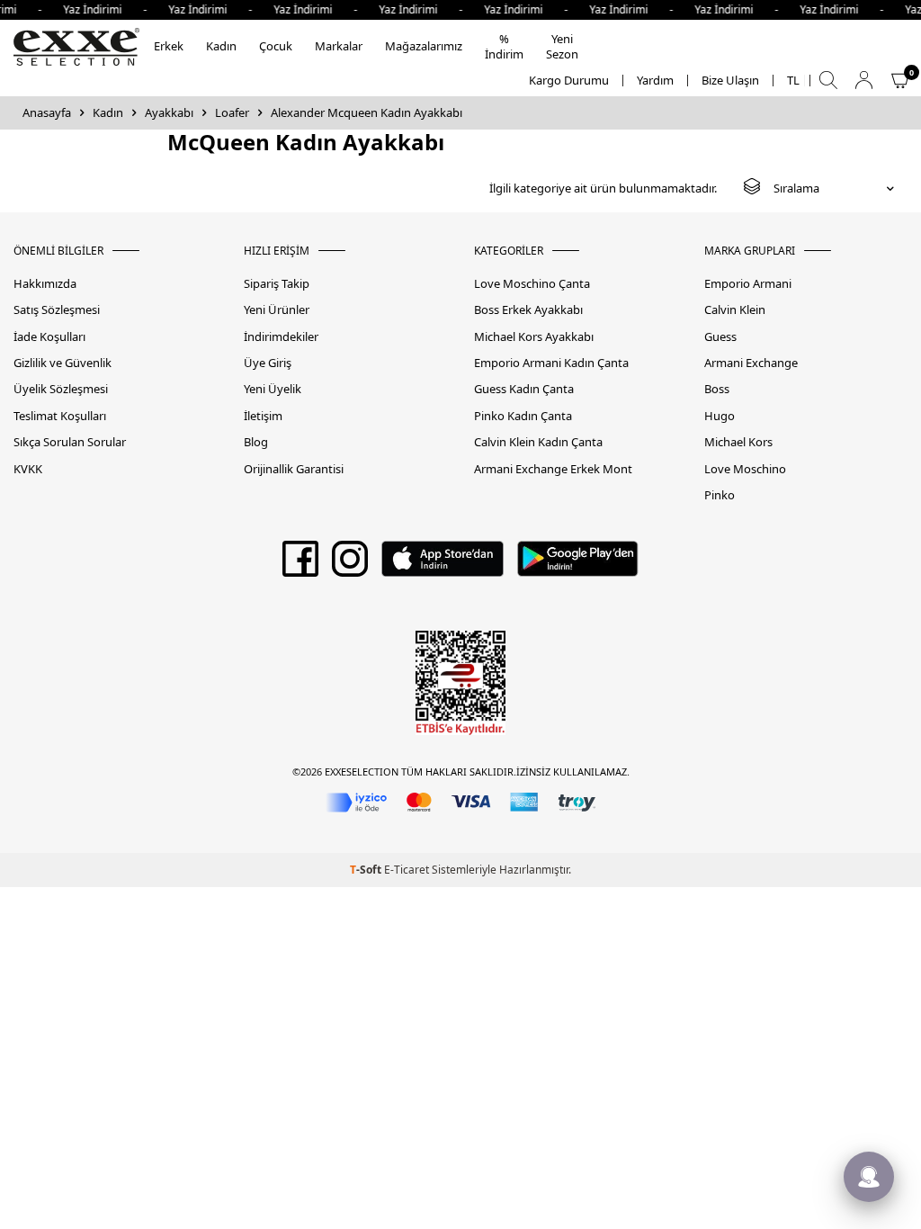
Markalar (338, 46)
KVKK (27, 469)
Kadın (221, 46)
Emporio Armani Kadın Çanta (551, 363)
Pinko (719, 495)
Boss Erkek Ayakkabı (528, 310)
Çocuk (275, 46)
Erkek (168, 46)
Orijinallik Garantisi (294, 469)
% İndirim (504, 46)
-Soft (367, 869)
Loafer (232, 113)
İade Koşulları (49, 337)
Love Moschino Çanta (532, 284)
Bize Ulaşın (730, 80)
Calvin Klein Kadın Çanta (538, 442)
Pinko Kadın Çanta (523, 416)
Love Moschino (745, 469)
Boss (716, 389)
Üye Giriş (267, 363)
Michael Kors (738, 442)
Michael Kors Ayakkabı (534, 337)
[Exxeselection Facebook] (300, 565)
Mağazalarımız (423, 46)
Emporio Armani (747, 284)
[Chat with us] (869, 1177)
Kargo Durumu (569, 80)
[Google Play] (578, 565)
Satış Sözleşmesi (56, 310)
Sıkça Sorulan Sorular (69, 442)
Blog (256, 442)
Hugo (719, 416)
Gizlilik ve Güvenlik (62, 363)
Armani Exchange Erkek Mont (553, 469)
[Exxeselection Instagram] (350, 565)
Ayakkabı (169, 113)
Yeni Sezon (562, 46)
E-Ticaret (406, 869)
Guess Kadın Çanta (524, 389)
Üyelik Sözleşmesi (60, 389)
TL (793, 80)
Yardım (655, 80)
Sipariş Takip (276, 284)
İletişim (263, 416)
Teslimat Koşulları (59, 416)
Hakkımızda (44, 284)
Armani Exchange (751, 363)
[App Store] (442, 565)
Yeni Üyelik (272, 389)
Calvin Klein (734, 310)
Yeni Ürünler (276, 310)
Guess (720, 337)
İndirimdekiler (281, 337)
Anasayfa (46, 113)
